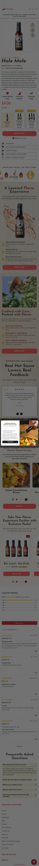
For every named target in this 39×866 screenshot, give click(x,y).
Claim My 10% (10, 441)
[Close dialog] (37, 421)
